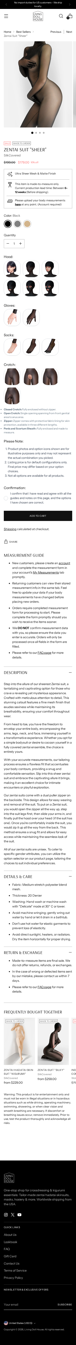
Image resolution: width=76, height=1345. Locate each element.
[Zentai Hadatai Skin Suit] (19, 1041)
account (64, 563)
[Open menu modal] (6, 15)
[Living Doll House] (38, 16)
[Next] (69, 4)
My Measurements (46, 572)
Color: (12, 215)
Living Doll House (33, 1329)
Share (13, 541)
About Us (10, 1235)
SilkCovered (12, 155)
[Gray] (18, 224)
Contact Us (11, 1263)
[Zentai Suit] (53, 1041)
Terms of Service (15, 1270)
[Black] (8, 224)
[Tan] (27, 224)
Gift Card (10, 1256)
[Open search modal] (61, 15)
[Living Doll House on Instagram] (6, 1215)
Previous (55, 31)
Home (7, 31)
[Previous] (6, 4)
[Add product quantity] (20, 243)
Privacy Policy (13, 1278)
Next (69, 31)
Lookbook (10, 1242)
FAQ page (44, 653)
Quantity (10, 235)
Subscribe (65, 1304)
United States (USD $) (21, 1323)
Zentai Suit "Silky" (51, 1070)
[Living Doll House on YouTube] (19, 1215)
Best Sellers (23, 31)
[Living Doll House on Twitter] (13, 1215)
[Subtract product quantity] (8, 243)
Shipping (10, 529)
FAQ (7, 1249)
